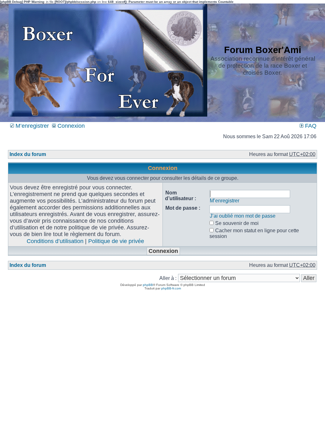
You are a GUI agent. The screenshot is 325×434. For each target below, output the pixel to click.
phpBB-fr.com (171, 288)
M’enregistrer (31, 126)
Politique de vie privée (116, 241)
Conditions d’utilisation (55, 241)
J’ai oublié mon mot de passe (242, 216)
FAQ (309, 126)
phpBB (148, 285)
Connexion (70, 126)
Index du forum (28, 154)
